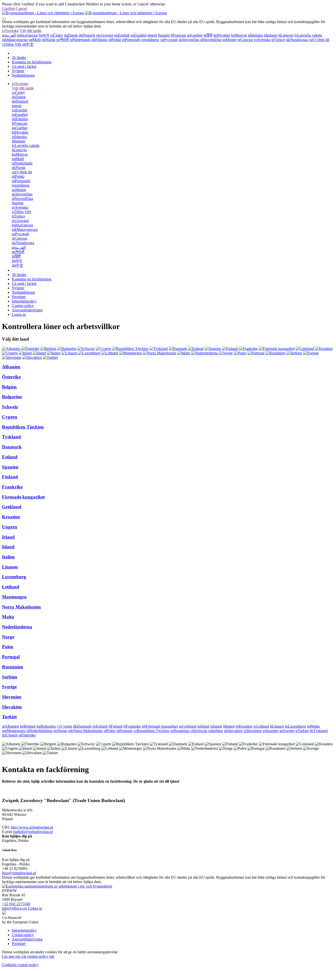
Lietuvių (285, 35)
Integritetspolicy (24, 301)
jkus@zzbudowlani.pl (19, 873)
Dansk (71, 35)
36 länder (19, 57)
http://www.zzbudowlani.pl (32, 827)
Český (56, 35)
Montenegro (14, 596)
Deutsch (87, 35)
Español (138, 35)
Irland (8, 537)
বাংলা (44, 35)
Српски (245, 40)
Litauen (10, 566)
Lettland (10, 586)
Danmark (12, 446)
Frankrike (12, 486)
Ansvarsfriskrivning (27, 310)
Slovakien (12, 706)
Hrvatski (222, 35)
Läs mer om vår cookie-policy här (28, 956)
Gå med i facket (24, 66)
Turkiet (9, 716)
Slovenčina (189, 40)
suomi (163, 35)
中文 (28, 44)
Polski (114, 40)
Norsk (48, 40)
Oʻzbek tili (319, 40)
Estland (9, 456)
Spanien (10, 467)
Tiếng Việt (11, 44)
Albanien (11, 366)
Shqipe (229, 40)
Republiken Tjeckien (23, 427)
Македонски (15, 40)
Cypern (9, 416)
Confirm (8, 8)
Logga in (19, 314)
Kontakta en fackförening (31, 62)
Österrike (11, 376)
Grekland (11, 506)
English (122, 35)
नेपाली (62, 40)
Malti (35, 40)
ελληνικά (104, 35)
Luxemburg (14, 576)
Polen (7, 646)
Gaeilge (195, 35)
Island (8, 546)
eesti (152, 35)
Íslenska (255, 35)
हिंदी (208, 35)
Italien (8, 556)
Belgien (9, 386)
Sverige (9, 686)
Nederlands (80, 40)
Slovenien (11, 696)
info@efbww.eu (14, 908)
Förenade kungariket (23, 496)
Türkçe (278, 40)
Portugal (11, 656)
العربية (9, 35)
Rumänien (12, 666)
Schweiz (10, 406)
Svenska (10, 30)
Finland (10, 476)
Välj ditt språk (30, 30)
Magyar (239, 35)
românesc (150, 40)
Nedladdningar (23, 75)
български (27, 35)
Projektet (19, 297)
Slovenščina (210, 40)
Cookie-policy (23, 306)
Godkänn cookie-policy (20, 965)
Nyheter (18, 71)
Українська (297, 40)
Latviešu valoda (308, 35)
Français (178, 35)
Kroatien (11, 516)
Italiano (270, 35)
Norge (8, 636)
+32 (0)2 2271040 (16, 904)
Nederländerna (17, 626)
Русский (169, 40)
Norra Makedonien (21, 607)
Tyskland (11, 436)
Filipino (99, 40)
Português (131, 40)
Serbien (9, 677)
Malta (8, 616)
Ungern (9, 526)
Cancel (21, 8)
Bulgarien (12, 396)
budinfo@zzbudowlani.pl (33, 832)
